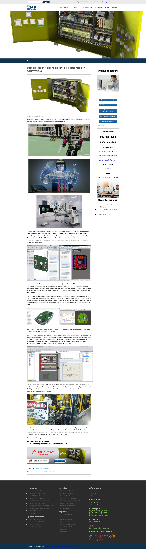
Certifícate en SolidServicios (108, 209)
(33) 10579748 (103, 156)
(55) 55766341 (103, 177)
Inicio (60, 7)
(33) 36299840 (103, 152)
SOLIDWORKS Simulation (37, 493)
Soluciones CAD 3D (36, 491)
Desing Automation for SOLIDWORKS (42, 506)
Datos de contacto (36, 527)
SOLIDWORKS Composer (38, 503)
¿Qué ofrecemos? (66, 527)
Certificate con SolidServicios (70, 498)
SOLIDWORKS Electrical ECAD (43, 468)
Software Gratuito (36, 511)
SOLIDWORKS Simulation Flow (39, 496)
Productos (98, 7)
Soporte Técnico (104, 214)
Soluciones (63, 517)
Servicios (75, 7)
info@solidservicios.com (111, 2)
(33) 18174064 (112, 160)
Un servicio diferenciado (68, 524)
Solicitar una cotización (37, 519)
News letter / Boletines (67, 506)
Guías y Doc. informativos (68, 503)
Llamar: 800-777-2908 (37, 522)
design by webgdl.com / (51, 546)
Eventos (107, 7)
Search (29, 2)
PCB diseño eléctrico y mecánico (54, 472)
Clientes (63, 529)
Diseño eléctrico (39, 472)
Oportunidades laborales (68, 522)
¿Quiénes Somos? (66, 514)
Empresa (66, 7)
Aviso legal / (73, 546)
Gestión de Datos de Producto (40, 501)
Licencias (33, 513)
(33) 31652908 (113, 152)
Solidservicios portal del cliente (70, 501)
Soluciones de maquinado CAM (40, 508)
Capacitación (95, 491)
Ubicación (63, 532)
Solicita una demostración (38, 524)
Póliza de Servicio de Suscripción (71, 491)
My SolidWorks (65, 508)
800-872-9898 (94, 502)
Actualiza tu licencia (66, 493)
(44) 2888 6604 (108, 169)
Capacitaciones (87, 7)
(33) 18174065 (103, 160)
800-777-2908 (94, 504)
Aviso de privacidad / (64, 546)
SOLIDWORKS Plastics (37, 498)
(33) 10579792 (113, 156)
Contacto (115, 7)
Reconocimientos (66, 519)
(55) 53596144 (113, 177)
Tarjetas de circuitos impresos (75, 472)
